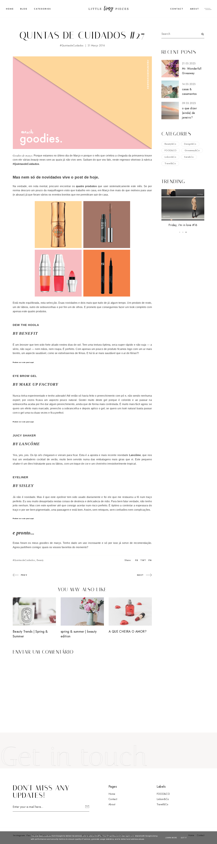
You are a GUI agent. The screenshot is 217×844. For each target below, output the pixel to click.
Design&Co (190, 144)
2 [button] (182, 232)
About (194, 8)
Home (111, 794)
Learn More (171, 838)
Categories (42, 8)
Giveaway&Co (192, 150)
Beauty (40, 560)
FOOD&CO (170, 150)
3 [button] (186, 232)
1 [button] (179, 232)
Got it (184, 838)
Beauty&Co (170, 144)
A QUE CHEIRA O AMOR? (127, 631)
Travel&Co (170, 163)
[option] (182, 208)
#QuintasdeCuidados (72, 45)
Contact (176, 8)
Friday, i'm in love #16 (183, 225)
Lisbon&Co (170, 157)
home (10, 8)
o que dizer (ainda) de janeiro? (189, 113)
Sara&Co (189, 157)
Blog (23, 8)
